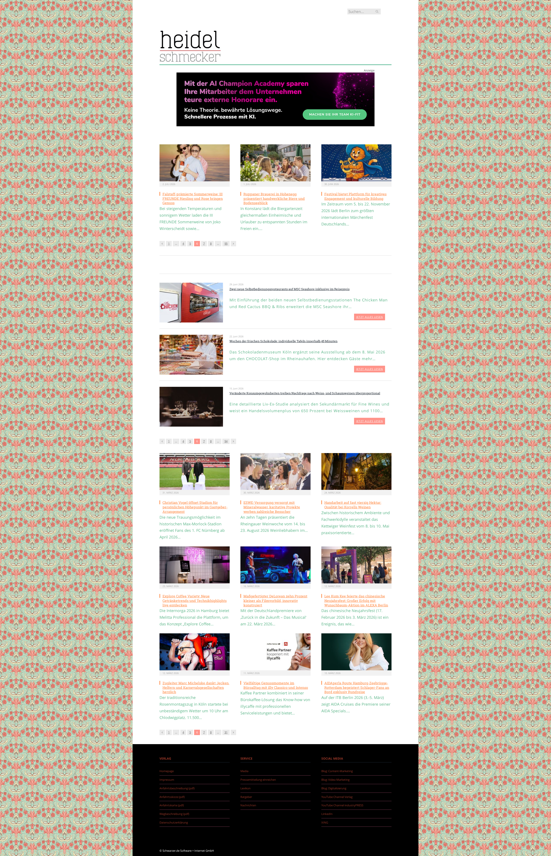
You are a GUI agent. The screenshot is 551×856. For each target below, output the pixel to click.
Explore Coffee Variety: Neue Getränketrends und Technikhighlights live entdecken (195, 600)
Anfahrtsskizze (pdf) (172, 797)
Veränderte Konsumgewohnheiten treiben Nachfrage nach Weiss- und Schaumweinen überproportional (304, 393)
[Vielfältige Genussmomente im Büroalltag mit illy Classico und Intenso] (275, 651)
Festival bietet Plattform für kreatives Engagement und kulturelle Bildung (355, 196)
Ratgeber (246, 797)
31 (226, 732)
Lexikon (245, 788)
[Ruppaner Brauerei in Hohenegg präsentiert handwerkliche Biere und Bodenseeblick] (275, 162)
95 (226, 243)
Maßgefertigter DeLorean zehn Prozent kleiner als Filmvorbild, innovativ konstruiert (275, 600)
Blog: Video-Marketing (335, 780)
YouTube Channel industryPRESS (342, 805)
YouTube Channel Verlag (337, 797)
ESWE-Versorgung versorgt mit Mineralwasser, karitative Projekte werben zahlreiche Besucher (271, 507)
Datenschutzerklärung (173, 822)
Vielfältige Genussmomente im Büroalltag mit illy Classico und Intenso (275, 685)
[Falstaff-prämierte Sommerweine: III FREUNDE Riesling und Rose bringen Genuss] (194, 162)
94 (226, 441)
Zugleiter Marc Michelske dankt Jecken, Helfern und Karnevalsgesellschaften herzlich (196, 687)
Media (244, 771)
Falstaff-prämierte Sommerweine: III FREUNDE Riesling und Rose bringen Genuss (193, 198)
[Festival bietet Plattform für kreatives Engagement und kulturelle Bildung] (356, 162)
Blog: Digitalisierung (333, 788)
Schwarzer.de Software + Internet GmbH (188, 851)
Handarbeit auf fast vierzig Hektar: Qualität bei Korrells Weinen (352, 504)
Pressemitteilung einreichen (258, 780)
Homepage (166, 771)
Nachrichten (248, 805)
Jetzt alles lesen (369, 317)
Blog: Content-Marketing (337, 771)
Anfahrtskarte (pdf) (171, 805)
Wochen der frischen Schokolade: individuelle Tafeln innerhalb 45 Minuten (283, 341)
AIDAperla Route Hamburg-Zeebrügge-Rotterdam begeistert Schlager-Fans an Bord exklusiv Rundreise (356, 687)
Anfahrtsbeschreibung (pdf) (177, 788)
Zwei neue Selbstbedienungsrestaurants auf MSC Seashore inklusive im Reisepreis (289, 289)
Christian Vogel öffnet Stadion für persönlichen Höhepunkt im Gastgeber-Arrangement (195, 507)
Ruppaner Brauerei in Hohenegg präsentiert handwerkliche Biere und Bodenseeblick (274, 198)
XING (324, 822)
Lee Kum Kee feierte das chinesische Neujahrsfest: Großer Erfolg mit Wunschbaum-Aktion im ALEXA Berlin (356, 600)
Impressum (166, 780)
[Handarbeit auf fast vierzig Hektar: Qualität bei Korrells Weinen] (356, 471)
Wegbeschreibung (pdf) (174, 814)
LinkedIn (327, 814)
